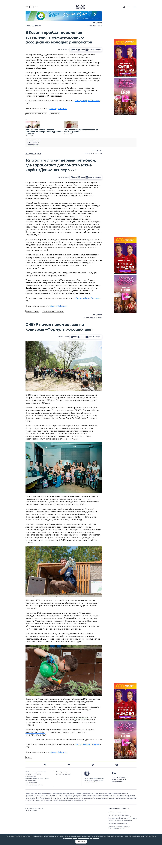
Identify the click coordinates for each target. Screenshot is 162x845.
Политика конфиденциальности (118, 823)
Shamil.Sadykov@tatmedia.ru (117, 828)
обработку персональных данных (136, 836)
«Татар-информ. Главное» (87, 101)
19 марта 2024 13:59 (93, 154)
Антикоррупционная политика (117, 812)
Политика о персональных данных (119, 808)
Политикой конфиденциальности (88, 838)
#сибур (28, 757)
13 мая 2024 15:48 (94, 26)
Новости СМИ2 (33, 142)
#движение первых (32, 311)
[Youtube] (117, 764)
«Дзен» (53, 109)
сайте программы (79, 717)
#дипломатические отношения (36, 113)
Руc (27, 7)
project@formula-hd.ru (36, 735)
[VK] (45, 764)
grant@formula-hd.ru (35, 732)
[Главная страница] (80, 7)
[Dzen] (93, 765)
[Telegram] (69, 764)
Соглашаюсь (81, 841)
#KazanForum (55, 113)
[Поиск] (124, 7)
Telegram (62, 109)
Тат (36, 7)
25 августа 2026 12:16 (92, 318)
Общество (97, 23)
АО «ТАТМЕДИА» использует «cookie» (119, 815)
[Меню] (134, 7)
